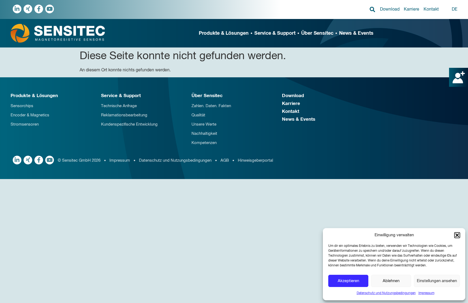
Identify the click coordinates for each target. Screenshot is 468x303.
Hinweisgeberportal (255, 160)
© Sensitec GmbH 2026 (79, 160)
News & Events (356, 33)
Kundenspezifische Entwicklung (129, 124)
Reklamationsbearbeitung (124, 115)
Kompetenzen (204, 143)
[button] (457, 235)
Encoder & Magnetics (30, 115)
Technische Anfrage (119, 106)
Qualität (198, 115)
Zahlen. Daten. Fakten (211, 106)
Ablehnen (391, 281)
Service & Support (274, 33)
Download (389, 9)
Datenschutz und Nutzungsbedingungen (386, 293)
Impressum (426, 293)
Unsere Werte (203, 124)
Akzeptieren (348, 281)
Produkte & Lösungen (224, 33)
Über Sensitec (317, 33)
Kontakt (431, 9)
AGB (224, 160)
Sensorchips (22, 106)
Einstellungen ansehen (437, 281)
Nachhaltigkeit (204, 134)
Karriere (411, 9)
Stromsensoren (25, 124)
